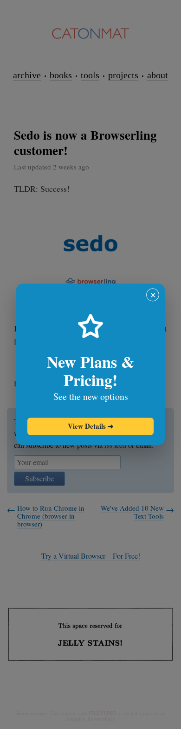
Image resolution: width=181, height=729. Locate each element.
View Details (91, 426)
